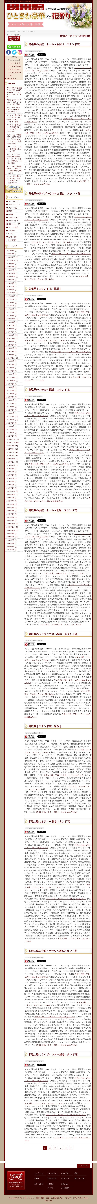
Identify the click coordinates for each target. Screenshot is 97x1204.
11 (14, 66)
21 (20, 69)
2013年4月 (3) (12, 397)
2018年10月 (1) (12, 277)
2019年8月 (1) (12, 264)
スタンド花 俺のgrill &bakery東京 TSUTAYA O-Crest (14, 110)
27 (18, 72)
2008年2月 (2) (12, 543)
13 (18, 66)
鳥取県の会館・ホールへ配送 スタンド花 (53, 510)
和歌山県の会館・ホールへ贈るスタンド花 (53, 950)
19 (16, 69)
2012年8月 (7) (12, 413)
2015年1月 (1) (12, 355)
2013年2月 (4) (12, 403)
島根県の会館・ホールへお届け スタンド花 (54, 44)
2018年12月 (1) (12, 273)
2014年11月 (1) (12, 358)
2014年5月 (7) (12, 368)
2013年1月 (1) (12, 407)
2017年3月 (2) (12, 309)
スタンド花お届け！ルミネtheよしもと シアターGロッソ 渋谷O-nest (14, 179)
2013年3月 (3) (12, 400)
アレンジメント (14, 204)
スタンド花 (12, 208)
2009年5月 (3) (12, 507)
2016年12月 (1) (12, 319)
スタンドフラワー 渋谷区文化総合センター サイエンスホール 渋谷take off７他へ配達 (14, 159)
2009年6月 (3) (12, 504)
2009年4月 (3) (12, 511)
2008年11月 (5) (12, 527)
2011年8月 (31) (12, 449)
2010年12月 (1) (12, 459)
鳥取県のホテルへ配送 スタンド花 (49, 389)
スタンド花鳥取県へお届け (34, 396)
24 (12, 72)
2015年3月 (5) (12, 348)
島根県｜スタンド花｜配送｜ (45, 288)
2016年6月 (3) (12, 329)
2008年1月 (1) (12, 547)
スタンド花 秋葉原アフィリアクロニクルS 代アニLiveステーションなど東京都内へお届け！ (14, 139)
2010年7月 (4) (12, 472)
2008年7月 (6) (12, 540)
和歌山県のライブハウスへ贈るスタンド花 (53, 1054)
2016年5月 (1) (12, 332)
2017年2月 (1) (12, 312)
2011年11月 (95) (13, 442)
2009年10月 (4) (12, 494)
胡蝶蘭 (10, 214)
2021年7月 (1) (12, 251)
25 (14, 72)
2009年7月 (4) (12, 501)
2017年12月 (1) (12, 293)
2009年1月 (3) (12, 520)
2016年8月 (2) (12, 325)
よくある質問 (12, 240)
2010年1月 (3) (12, 488)
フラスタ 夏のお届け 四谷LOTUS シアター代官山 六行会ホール (14, 128)
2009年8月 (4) (12, 498)
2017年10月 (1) (12, 296)
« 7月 (7, 78)
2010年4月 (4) (12, 481)
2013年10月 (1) (12, 381)
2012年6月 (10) (12, 420)
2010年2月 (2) (12, 485)
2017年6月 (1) (12, 306)
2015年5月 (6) (12, 345)
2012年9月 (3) (12, 410)
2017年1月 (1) (12, 316)
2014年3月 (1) (12, 371)
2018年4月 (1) (12, 283)
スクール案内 (13, 227)
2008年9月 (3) (12, 533)
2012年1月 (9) (12, 436)
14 (20, 66)
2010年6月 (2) (12, 475)
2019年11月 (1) (12, 260)
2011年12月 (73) (13, 439)
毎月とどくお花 (14, 224)
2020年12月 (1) (12, 257)
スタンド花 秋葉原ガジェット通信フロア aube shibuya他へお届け (14, 169)
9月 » (13, 78)
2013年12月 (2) (12, 377)
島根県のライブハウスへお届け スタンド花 (54, 193)
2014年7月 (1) (12, 364)
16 (10, 69)
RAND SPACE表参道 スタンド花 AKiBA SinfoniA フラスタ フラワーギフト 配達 (15, 92)
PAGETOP (84, 1165)
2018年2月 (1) (12, 290)
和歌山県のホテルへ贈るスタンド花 (49, 821)
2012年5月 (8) (12, 423)
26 (16, 72)
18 (14, 69)
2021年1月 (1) (12, 254)
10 (12, 66)
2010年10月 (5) (12, 465)
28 (20, 72)
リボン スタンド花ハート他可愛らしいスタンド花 (14, 149)
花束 (10, 211)
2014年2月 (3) (12, 374)
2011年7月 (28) (12, 452)
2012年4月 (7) (12, 426)
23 (10, 72)
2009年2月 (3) (12, 517)
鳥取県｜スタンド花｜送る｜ (45, 726)
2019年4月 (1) (12, 267)
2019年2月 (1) (12, 270)
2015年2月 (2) (12, 351)
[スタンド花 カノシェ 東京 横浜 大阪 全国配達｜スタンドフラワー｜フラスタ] (48, 16)
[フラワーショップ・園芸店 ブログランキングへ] (29, 55)
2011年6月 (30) (12, 455)
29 (8, 75)
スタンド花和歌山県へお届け (34, 828)
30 (10, 75)
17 (12, 69)
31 (12, 75)
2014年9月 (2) (12, 361)
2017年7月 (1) (12, 303)
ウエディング (13, 221)
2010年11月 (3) (12, 462)
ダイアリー (11, 234)
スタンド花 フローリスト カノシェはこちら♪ (51, 242)
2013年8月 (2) (12, 387)
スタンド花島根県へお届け (34, 51)
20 (18, 69)
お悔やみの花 (13, 217)
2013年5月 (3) (12, 394)
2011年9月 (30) (12, 446)
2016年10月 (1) (12, 322)
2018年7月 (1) (12, 280)
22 (8, 72)
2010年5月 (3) (12, 478)
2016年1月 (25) (12, 335)
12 (16, 66)
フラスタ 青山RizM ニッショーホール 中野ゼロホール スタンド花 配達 (15, 118)
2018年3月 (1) (12, 286)
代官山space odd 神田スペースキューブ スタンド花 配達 (15, 102)
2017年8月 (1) (12, 299)
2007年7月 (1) (12, 550)
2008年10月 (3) (12, 530)
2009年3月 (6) (12, 514)
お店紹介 (11, 230)
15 (8, 69)
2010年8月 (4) (12, 468)
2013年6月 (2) (12, 390)
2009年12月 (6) (12, 491)
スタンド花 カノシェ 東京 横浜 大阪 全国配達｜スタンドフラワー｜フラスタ (49, 1198)
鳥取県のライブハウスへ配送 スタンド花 (53, 634)
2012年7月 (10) (12, 416)
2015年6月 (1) (12, 342)
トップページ (13, 201)
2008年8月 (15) (12, 537)
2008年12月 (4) (12, 524)
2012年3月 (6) (12, 429)
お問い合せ (12, 237)
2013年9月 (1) (12, 384)
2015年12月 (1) (12, 338)
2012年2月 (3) (12, 433)
